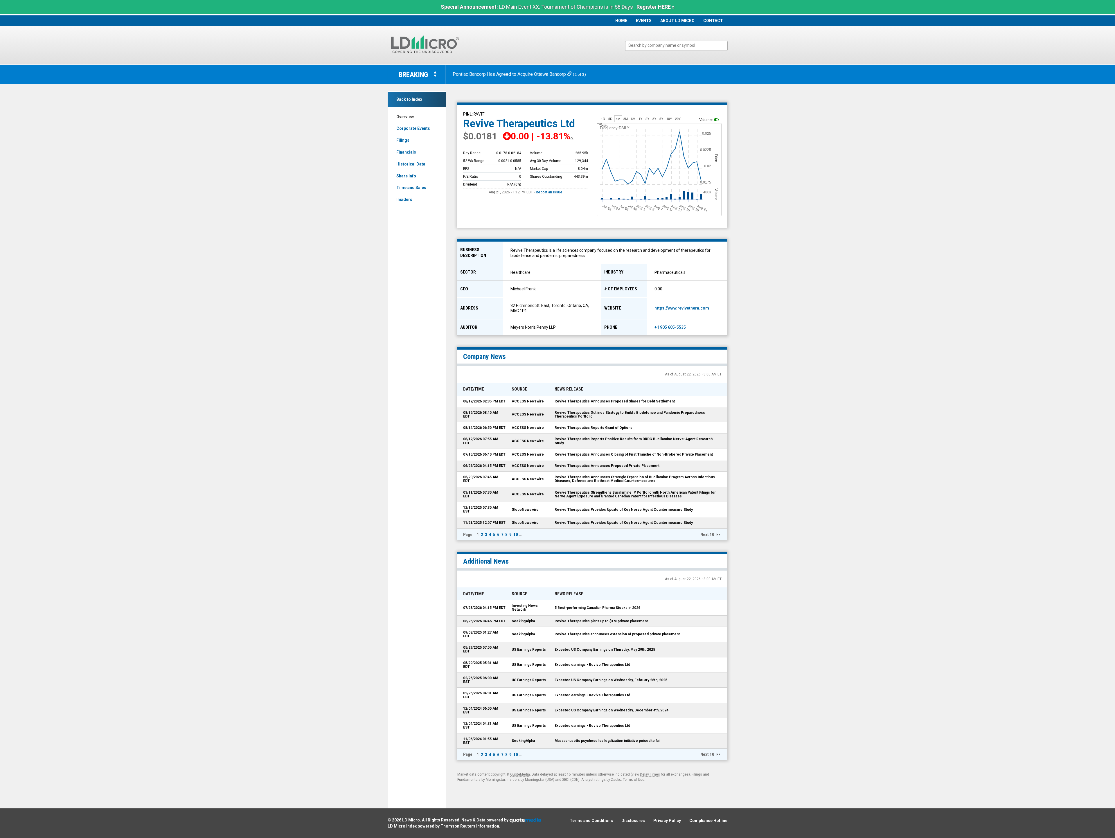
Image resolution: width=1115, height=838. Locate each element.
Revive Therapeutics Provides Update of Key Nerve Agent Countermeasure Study (624, 510)
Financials (406, 152)
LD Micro (411, 820)
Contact (713, 20)
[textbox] (679, 45)
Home (621, 20)
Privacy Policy (667, 820)
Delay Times (650, 774)
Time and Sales (411, 187)
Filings (402, 140)
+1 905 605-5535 (670, 327)
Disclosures (633, 820)
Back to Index (409, 99)
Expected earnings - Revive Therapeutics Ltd (592, 665)
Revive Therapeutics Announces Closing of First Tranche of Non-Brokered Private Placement (634, 454)
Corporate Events (413, 128)
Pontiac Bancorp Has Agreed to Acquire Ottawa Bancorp (510, 74)
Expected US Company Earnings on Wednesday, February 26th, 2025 (611, 680)
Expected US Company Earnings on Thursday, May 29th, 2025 (605, 650)
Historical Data (410, 164)
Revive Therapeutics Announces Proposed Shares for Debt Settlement (615, 401)
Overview (405, 116)
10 (515, 534)
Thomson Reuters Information (469, 826)
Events (644, 20)
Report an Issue (549, 192)
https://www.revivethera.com (681, 308)
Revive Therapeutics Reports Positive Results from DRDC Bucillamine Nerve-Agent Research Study (634, 441)
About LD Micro (677, 20)
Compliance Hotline (708, 820)
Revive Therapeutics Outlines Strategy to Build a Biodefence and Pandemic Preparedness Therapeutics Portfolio (630, 414)
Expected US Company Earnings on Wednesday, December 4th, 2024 (611, 710)
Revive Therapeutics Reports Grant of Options (593, 428)
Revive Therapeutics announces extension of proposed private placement (617, 634)
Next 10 (707, 534)
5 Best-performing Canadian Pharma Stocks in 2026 (597, 608)
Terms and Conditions (591, 820)
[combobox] (676, 46)
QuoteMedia (520, 774)
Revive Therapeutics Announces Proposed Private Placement (607, 466)
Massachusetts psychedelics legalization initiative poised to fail (607, 741)
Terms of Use (633, 780)
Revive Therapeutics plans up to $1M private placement (601, 621)
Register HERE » (655, 7)
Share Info (406, 176)
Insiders (404, 199)
